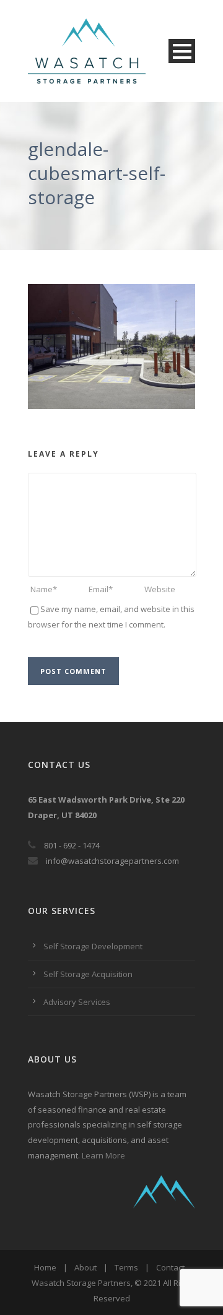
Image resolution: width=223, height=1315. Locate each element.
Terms (126, 1267)
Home (45, 1267)
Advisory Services (76, 1001)
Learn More (103, 1155)
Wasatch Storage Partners (81, 1282)
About (85, 1267)
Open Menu (181, 51)
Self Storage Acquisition (88, 974)
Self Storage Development (92, 946)
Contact (170, 1267)
